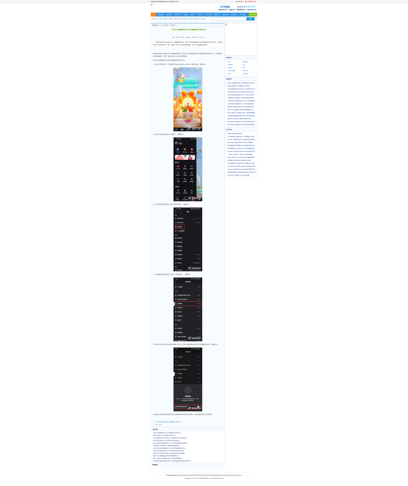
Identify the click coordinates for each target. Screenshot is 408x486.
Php (181, 19)
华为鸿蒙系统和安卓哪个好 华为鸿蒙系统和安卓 (241, 145)
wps (244, 67)
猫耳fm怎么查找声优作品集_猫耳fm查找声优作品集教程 (169, 453)
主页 (159, 25)
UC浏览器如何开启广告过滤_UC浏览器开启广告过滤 (242, 89)
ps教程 (230, 67)
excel (229, 61)
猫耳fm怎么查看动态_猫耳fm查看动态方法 (239, 118)
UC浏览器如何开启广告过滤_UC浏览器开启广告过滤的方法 (170, 438)
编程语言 (169, 14)
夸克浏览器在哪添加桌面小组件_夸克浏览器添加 (241, 115)
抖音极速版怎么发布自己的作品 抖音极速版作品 (241, 148)
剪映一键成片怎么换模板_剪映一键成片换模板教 (241, 112)
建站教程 (226, 14)
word (229, 73)
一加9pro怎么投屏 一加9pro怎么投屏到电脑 (239, 154)
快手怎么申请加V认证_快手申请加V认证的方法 (166, 440)
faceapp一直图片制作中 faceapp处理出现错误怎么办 (242, 139)
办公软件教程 (231, 70)
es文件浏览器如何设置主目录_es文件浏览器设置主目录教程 (170, 443)
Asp (184, 19)
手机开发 (200, 14)
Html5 (191, 19)
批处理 (165, 19)
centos (204, 19)
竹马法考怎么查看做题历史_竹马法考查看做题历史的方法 (169, 448)
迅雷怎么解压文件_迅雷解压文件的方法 (170, 422)
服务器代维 (239, 1)
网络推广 (217, 14)
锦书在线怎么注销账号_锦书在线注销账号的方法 (241, 121)
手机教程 (243, 14)
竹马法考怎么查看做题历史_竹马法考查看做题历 (241, 101)
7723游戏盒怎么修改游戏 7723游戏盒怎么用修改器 (242, 136)
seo (200, 19)
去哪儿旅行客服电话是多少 (235, 133)
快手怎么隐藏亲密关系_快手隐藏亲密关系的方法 (167, 433)
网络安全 (234, 14)
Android (195, 19)
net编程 (170, 19)
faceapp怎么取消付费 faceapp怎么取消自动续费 (241, 166)
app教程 (245, 61)
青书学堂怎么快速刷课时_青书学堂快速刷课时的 (241, 124)
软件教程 (165, 25)
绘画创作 (245, 73)
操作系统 (209, 14)
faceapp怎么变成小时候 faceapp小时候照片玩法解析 (242, 151)
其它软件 (245, 70)
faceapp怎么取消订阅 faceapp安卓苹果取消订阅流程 (242, 169)
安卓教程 (172, 25)
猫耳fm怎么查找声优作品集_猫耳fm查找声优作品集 (241, 107)
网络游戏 (253, 14)
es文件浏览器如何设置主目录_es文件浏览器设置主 (241, 95)
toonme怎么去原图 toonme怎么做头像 (238, 175)
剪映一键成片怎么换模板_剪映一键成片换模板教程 (167, 458)
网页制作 (178, 14)
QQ (244, 64)
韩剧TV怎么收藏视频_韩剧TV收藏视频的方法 (166, 456)
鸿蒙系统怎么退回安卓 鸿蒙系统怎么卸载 (239, 160)
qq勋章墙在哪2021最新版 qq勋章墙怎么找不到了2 (241, 172)
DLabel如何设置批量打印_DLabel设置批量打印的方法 (168, 450)
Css (187, 19)
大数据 (185, 14)
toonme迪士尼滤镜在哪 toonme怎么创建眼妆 (240, 142)
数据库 (192, 14)
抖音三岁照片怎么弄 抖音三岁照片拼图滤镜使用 (241, 157)
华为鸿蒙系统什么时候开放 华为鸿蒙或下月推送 (241, 163)
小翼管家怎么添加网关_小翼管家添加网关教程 (166, 445)
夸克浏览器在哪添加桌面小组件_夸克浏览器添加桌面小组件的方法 (172, 461)
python (161, 19)
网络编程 (161, 14)
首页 (153, 14)
